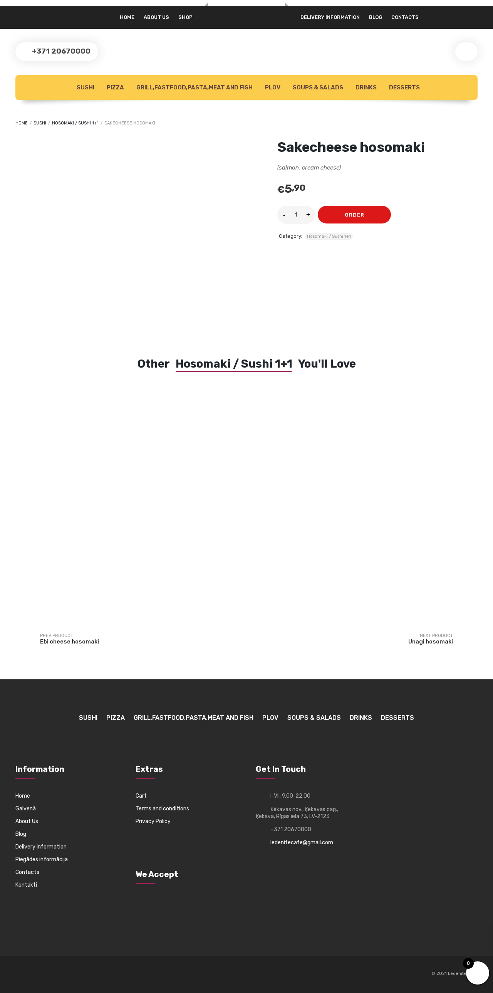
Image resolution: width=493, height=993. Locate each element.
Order (354, 215)
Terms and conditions (162, 808)
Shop (185, 17)
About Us (26, 821)
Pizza (115, 87)
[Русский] (19, 14)
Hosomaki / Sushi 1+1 (75, 123)
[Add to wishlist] (401, 215)
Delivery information (330, 17)
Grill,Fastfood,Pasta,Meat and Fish (194, 87)
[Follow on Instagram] (36, 974)
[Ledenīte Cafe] (246, 6)
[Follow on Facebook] (21, 974)
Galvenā (25, 808)
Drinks (365, 87)
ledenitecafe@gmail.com (301, 842)
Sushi (84, 87)
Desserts (404, 87)
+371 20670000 (60, 51)
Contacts (405, 17)
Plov (272, 87)
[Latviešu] (28, 14)
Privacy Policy (153, 821)
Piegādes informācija (41, 859)
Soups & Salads (317, 87)
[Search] (466, 52)
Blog (375, 17)
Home (127, 17)
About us (156, 17)
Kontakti (26, 885)
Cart (141, 796)
